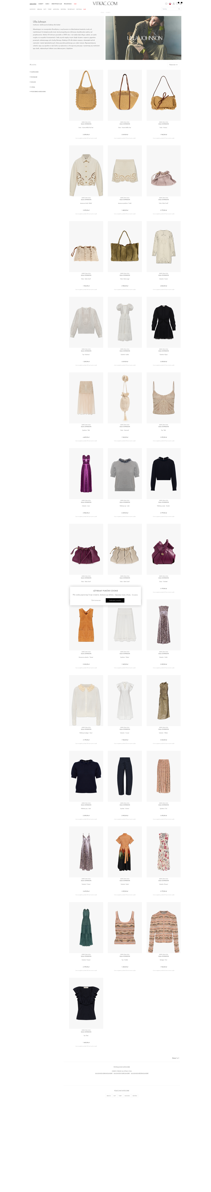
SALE (75, 3)
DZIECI (47, 3)
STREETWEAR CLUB (57, 3)
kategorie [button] (35, 72)
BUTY (115, 1095)
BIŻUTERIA (135, 1095)
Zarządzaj (135, 595)
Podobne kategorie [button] (38, 91)
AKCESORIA (127, 1095)
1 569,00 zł (86, 361)
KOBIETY (41, 3)
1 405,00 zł (125, 967)
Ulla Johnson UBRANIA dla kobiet (104, 1073)
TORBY (120, 1095)
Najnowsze (172, 64)
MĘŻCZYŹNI (33, 3)
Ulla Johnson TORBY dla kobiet (122, 1073)
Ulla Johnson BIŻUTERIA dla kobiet (139, 1073)
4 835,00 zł (163, 286)
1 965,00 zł (163, 134)
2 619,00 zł (125, 134)
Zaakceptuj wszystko (115, 600)
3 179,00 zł (163, 588)
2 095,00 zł (125, 815)
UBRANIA (109, 1095)
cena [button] (33, 87)
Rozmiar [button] (34, 77)
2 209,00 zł (86, 134)
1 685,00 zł (125, 210)
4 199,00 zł (86, 967)
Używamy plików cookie (105, 591)
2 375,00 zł (86, 210)
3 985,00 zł (125, 286)
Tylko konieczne (96, 600)
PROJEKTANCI (68, 3)
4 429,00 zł (86, 437)
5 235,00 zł (86, 664)
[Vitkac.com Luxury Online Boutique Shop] (105, 3)
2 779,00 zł (163, 210)
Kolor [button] (33, 82)
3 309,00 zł (163, 664)
